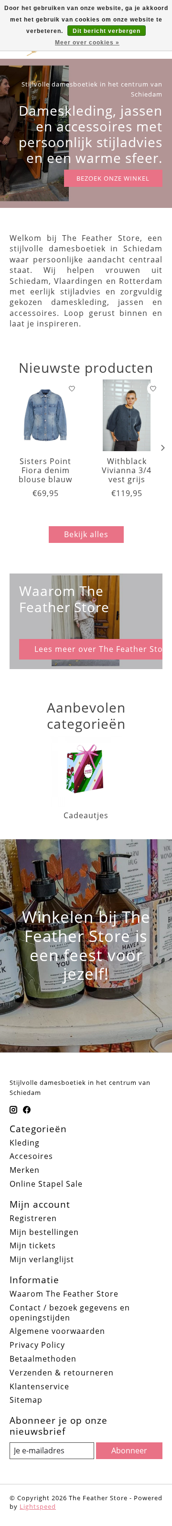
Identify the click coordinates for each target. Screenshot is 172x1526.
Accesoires (31, 1156)
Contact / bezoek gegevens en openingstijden (70, 1312)
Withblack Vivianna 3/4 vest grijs (126, 470)
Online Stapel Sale (46, 1184)
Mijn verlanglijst (42, 1259)
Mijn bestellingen (44, 1232)
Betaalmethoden (43, 1358)
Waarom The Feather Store (64, 1293)
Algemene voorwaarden (57, 1331)
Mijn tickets (33, 1245)
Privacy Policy (37, 1345)
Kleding (25, 1142)
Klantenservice (39, 1386)
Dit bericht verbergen (106, 31)
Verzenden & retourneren (62, 1372)
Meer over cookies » (87, 42)
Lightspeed (38, 1506)
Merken (25, 1170)
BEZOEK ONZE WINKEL (113, 178)
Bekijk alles (86, 534)
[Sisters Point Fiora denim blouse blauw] (45, 415)
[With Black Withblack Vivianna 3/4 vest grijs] (126, 415)
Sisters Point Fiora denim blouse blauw (45, 470)
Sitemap (26, 1400)
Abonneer (129, 1450)
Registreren (33, 1218)
